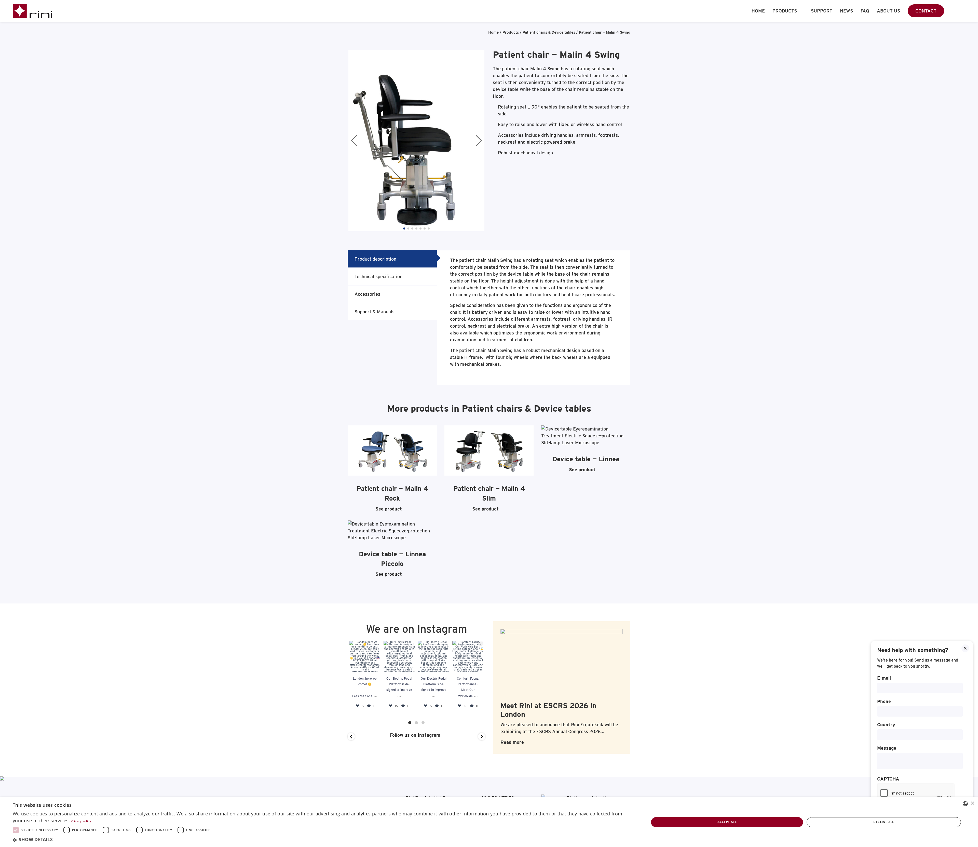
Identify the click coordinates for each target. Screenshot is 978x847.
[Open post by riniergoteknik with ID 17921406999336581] (399, 656)
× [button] (972, 803)
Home (758, 11)
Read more (512, 742)
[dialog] (489, 822)
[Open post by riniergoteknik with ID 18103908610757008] (433, 656)
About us (888, 11)
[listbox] (965, 803)
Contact (925, 11)
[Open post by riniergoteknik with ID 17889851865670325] (365, 656)
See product (388, 509)
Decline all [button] (883, 822)
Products (784, 11)
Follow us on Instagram (414, 735)
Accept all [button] (727, 822)
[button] (404, 228)
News (846, 11)
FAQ (865, 11)
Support (821, 11)
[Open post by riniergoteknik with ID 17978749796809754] (468, 656)
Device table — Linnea (585, 459)
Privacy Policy (81, 821)
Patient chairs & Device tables (549, 32)
